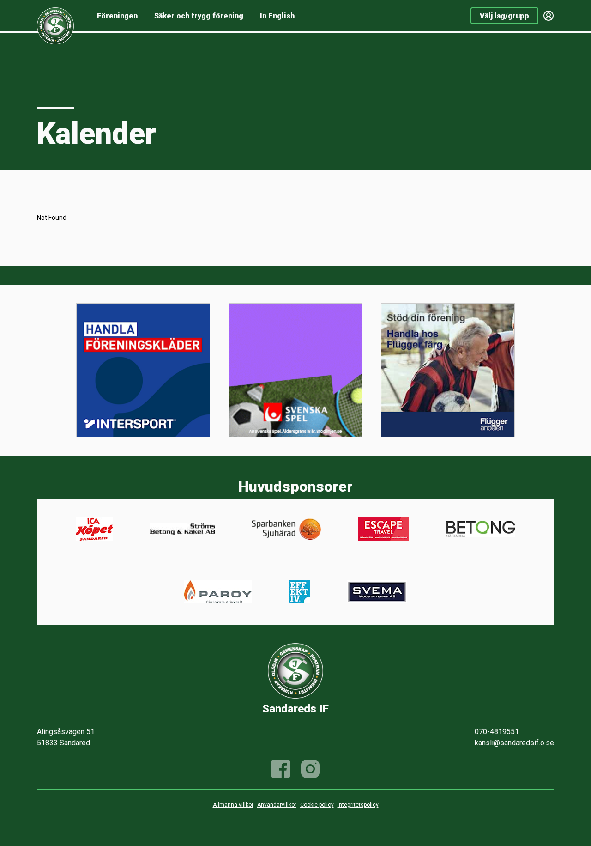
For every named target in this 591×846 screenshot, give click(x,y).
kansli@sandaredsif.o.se (514, 742)
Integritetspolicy (358, 805)
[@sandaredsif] (310, 769)
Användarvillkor (276, 805)
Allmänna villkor (233, 805)
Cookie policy (317, 805)
